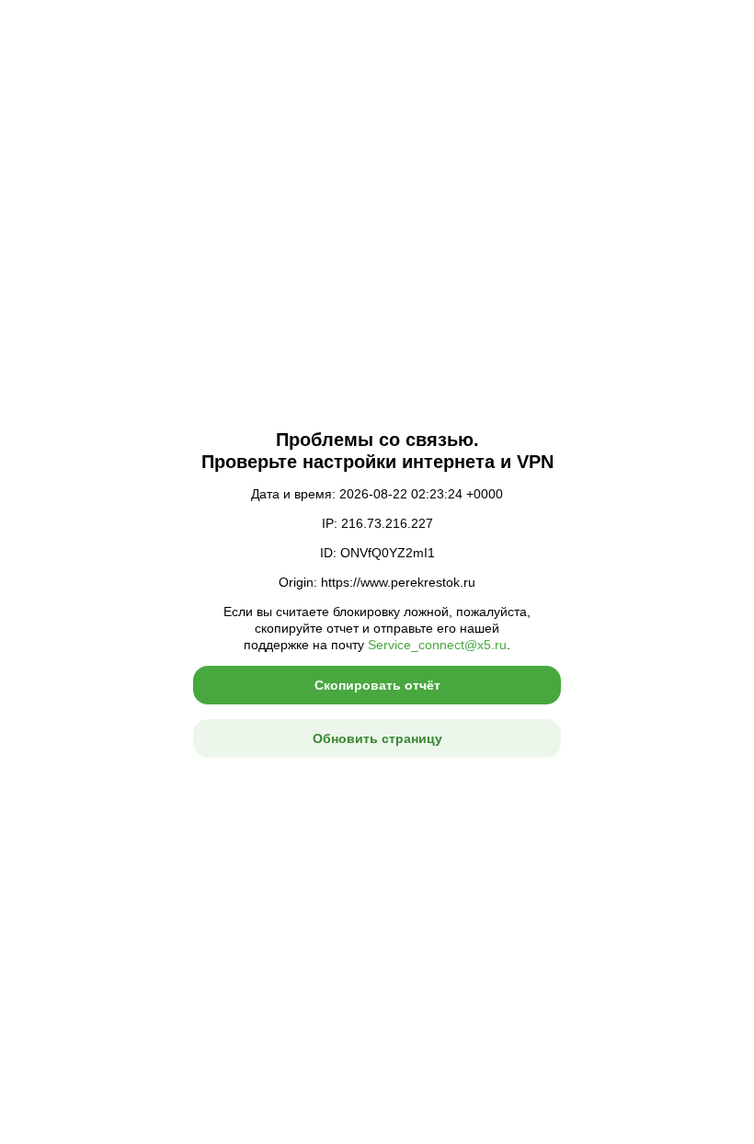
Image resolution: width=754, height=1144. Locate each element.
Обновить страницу (377, 738)
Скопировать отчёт (377, 685)
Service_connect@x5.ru (437, 644)
